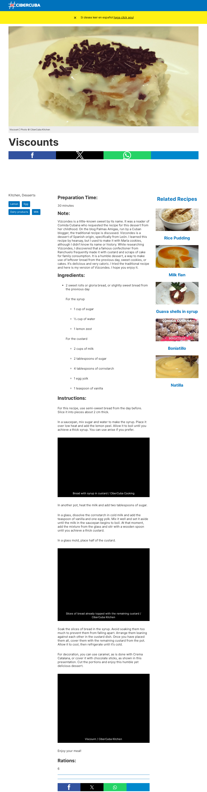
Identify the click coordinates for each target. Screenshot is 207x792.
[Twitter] (166, 6)
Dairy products (19, 211)
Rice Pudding (177, 238)
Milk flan (177, 274)
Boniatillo (177, 348)
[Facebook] (156, 6)
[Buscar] (147, 5)
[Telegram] (185, 6)
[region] (103, 176)
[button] (32, 155)
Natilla (177, 385)
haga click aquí (124, 17)
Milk (36, 211)
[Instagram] (194, 6)
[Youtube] (175, 6)
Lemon (14, 203)
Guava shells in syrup (177, 311)
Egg (26, 203)
